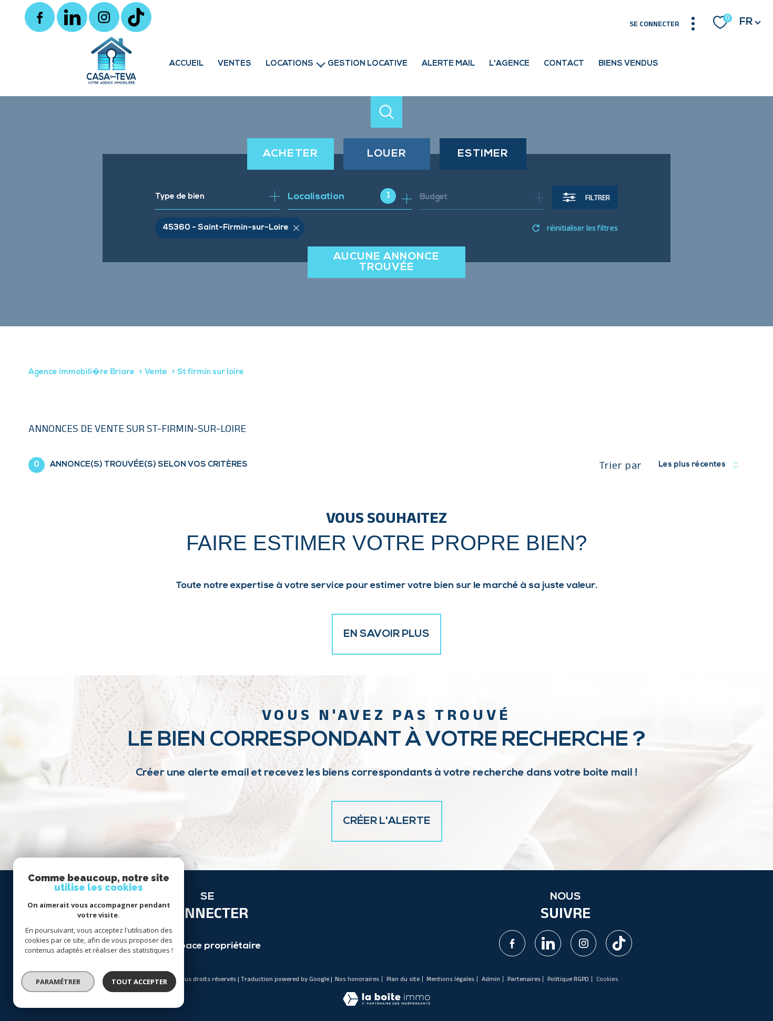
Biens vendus (628, 64)
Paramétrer (58, 981)
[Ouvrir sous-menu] (320, 63)
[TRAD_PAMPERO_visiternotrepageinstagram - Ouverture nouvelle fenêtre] (104, 17)
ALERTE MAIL (448, 64)
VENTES (234, 64)
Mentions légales (450, 978)
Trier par (620, 465)
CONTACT (564, 64)
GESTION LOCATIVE (368, 64)
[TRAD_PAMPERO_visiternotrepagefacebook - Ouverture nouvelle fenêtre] (40, 17)
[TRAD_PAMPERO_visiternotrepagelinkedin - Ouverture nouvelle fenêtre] (72, 17)
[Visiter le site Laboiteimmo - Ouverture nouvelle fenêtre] (386, 1003)
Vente (156, 372)
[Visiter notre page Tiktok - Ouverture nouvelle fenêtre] (136, 17)
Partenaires (524, 978)
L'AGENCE (509, 64)
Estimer (482, 154)
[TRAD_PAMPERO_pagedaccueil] (111, 85)
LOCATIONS (289, 64)
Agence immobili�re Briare (81, 372)
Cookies (607, 978)
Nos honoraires (357, 978)
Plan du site (403, 978)
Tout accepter (139, 981)
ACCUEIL (186, 64)
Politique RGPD (568, 978)
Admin (491, 978)
